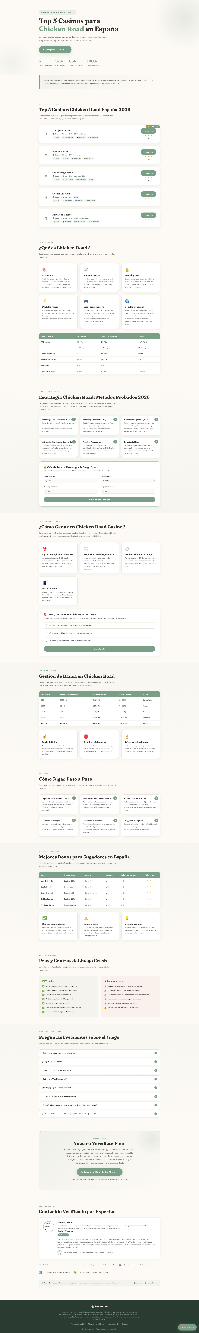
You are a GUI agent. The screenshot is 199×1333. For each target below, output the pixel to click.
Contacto (125, 1324)
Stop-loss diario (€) (107, 487)
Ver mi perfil (99, 649)
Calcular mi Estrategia (99, 499)
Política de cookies (113, 1324)
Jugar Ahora (148, 131)
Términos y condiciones (96, 1324)
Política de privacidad (78, 1324)
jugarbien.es (138, 1283)
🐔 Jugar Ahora (187, 1327)
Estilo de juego (106, 476)
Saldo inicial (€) (49, 476)
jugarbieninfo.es (151, 1283)
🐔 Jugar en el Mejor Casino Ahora (99, 1171)
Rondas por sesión (50, 487)
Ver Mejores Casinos (55, 49)
